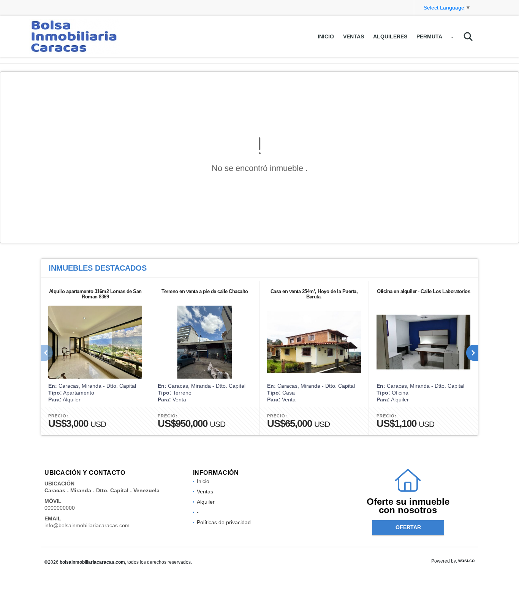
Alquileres (390, 36)
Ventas (353, 36)
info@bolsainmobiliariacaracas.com (87, 525)
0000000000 (59, 508)
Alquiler (206, 502)
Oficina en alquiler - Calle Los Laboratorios (423, 291)
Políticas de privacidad (224, 522)
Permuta (429, 36)
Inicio (326, 36)
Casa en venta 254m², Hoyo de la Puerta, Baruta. (314, 294)
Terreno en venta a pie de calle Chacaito (204, 291)
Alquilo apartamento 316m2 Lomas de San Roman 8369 (95, 294)
